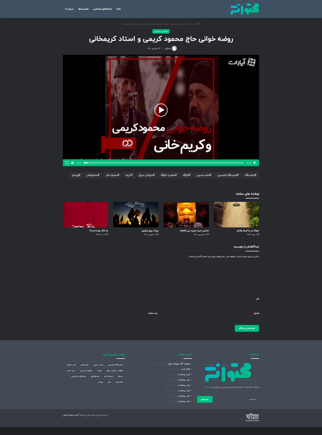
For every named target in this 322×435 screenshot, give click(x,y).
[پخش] (254, 162)
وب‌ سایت (152, 313)
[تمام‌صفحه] (67, 162)
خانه (119, 9)
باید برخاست (184, 374)
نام (257, 298)
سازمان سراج (146, 175)
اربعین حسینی (177, 24)
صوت (99, 370)
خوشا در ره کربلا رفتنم (248, 230)
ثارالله (186, 175)
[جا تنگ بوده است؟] (85, 214)
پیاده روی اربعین (150, 230)
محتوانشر (92, 175)
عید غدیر (71, 370)
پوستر (100, 382)
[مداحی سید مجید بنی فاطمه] (186, 214)
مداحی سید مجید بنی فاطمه (194, 230)
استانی (168, 48)
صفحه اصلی (191, 24)
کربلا (128, 175)
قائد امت (185, 369)
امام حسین (203, 175)
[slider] (164, 163)
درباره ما (69, 9)
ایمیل (255, 313)
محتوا (120, 376)
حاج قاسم (84, 365)
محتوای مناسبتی (78, 376)
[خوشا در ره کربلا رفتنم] (236, 214)
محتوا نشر (112, 175)
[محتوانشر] (245, 9)
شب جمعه (71, 365)
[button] (161, 110)
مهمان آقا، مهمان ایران (179, 363)
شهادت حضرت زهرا (114, 370)
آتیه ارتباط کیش (71, 415)
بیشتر (208, 387)
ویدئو (75, 175)
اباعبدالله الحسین (227, 175)
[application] (161, 110)
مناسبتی (119, 382)
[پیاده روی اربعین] (135, 214)
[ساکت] (72, 162)
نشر (109, 382)
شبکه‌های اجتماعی (102, 9)
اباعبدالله (250, 175)
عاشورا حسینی (86, 370)
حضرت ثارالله (168, 175)
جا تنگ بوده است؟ (98, 230)
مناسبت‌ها (83, 9)
